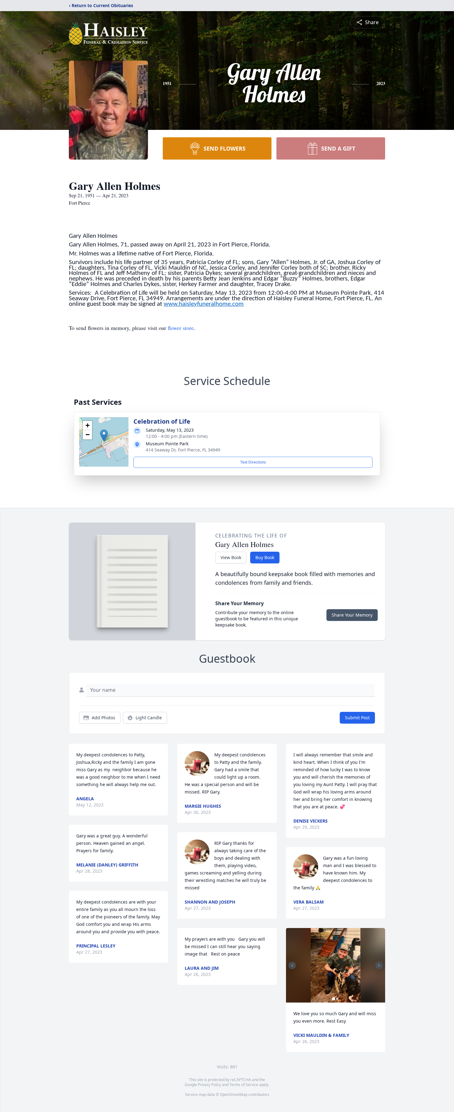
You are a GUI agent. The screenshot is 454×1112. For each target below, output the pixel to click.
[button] (104, 435)
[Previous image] (292, 965)
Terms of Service (243, 1084)
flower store (181, 327)
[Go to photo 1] (333, 998)
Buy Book (264, 557)
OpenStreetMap (233, 1094)
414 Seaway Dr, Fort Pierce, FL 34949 (183, 450)
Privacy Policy (209, 1084)
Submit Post (357, 718)
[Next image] (379, 965)
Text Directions (253, 462)
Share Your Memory (352, 615)
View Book (231, 557)
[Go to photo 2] (337, 999)
